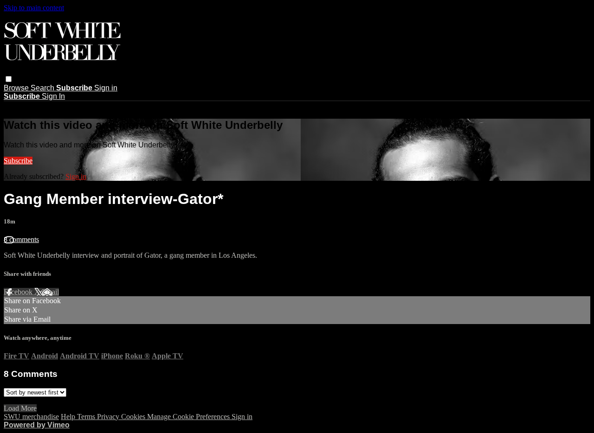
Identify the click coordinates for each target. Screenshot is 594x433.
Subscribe (18, 161)
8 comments (21, 239)
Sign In (53, 96)
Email (50, 292)
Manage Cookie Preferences (189, 416)
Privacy (109, 416)
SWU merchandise (31, 416)
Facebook (19, 292)
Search (43, 88)
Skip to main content (34, 8)
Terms (87, 416)
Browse (17, 88)
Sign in (105, 88)
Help (69, 416)
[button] (9, 79)
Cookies (134, 416)
